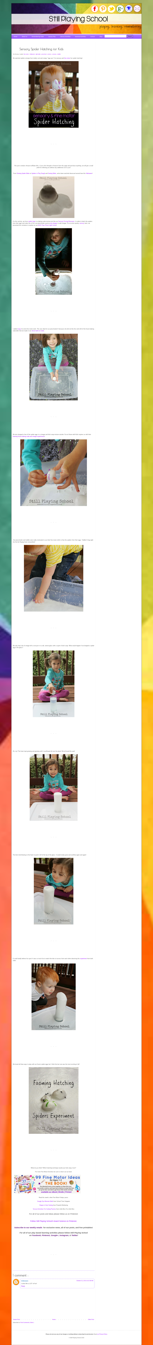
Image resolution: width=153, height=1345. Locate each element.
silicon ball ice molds (38, 331)
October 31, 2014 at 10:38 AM (84, 1280)
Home (54, 1319)
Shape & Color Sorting (46, 1205)
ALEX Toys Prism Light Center (47, 225)
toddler (59, 54)
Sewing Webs (52, 173)
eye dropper (53, 223)
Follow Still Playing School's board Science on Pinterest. (53, 1221)
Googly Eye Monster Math (45, 1201)
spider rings (31, 221)
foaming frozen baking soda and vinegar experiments (29, 436)
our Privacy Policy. (102, 1334)
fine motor (26, 54)
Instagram (64, 1235)
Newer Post (16, 1319)
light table (38, 54)
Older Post (91, 1319)
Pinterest (46, 1235)
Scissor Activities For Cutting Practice (44, 1209)
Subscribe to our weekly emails (28, 1228)
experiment (83, 958)
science (49, 54)
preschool (44, 54)
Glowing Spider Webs (23, 173)
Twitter (74, 1235)
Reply (23, 1286)
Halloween (32, 54)
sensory (54, 54)
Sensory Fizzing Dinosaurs (66, 221)
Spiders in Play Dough (38, 173)
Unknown (24, 1281)
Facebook (36, 1235)
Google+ (54, 1235)
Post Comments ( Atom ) (27, 1322)
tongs (19, 329)
